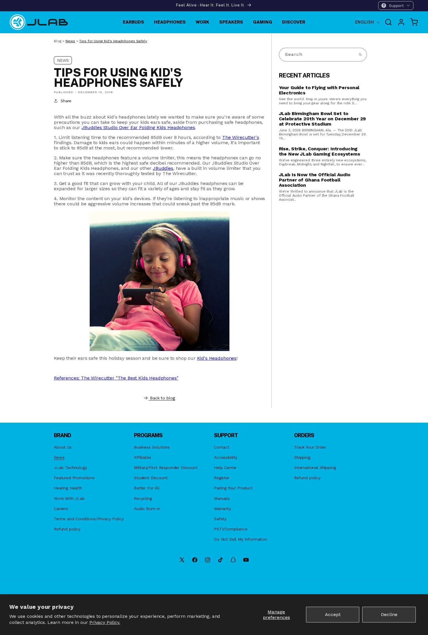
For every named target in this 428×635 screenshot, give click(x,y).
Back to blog (162, 398)
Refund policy (67, 529)
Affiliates (142, 457)
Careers (61, 508)
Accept (333, 614)
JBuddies (163, 168)
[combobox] (323, 54)
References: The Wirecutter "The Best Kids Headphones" (116, 378)
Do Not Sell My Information (240, 539)
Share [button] (66, 100)
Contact (221, 447)
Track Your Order (310, 447)
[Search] (360, 54)
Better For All (147, 488)
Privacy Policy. (104, 622)
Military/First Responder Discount (166, 467)
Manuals (222, 498)
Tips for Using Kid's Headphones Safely (113, 41)
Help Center (225, 467)
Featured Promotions (74, 477)
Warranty (222, 508)
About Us (63, 447)
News (70, 41)
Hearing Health (68, 488)
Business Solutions (152, 447)
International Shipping (315, 467)
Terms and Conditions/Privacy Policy (88, 518)
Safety (220, 518)
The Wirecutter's (240, 137)
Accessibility (225, 457)
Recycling (143, 498)
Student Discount (150, 477)
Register (221, 477)
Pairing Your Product (233, 488)
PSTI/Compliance (230, 529)
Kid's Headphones (216, 358)
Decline (389, 614)
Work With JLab (69, 498)
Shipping (302, 457)
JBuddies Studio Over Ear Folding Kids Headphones (138, 127)
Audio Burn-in (147, 508)
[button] (395, 5)
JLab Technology (70, 467)
